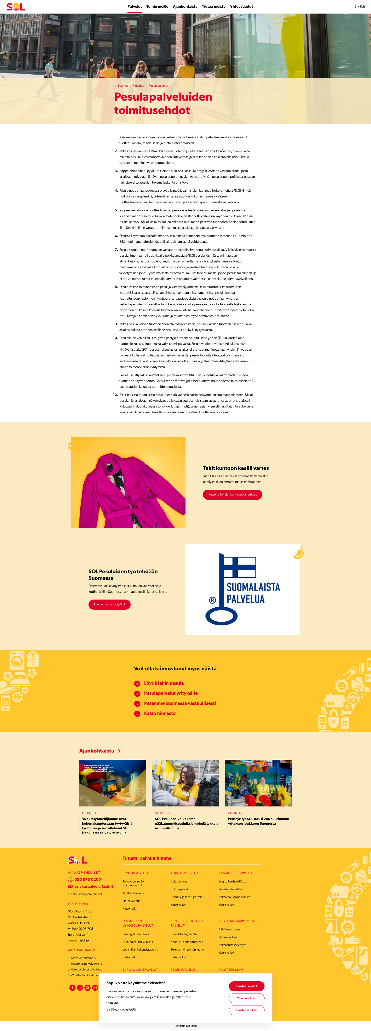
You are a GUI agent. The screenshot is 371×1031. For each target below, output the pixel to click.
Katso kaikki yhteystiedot (86, 894)
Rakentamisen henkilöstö (234, 897)
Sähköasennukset (230, 929)
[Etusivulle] (16, 7)
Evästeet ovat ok (247, 986)
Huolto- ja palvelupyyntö (86, 963)
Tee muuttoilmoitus (83, 958)
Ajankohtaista (96, 751)
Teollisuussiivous (133, 893)
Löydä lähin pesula (164, 683)
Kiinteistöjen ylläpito (184, 934)
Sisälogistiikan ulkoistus (137, 934)
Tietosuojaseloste (185, 1026)
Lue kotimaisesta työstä (109, 604)
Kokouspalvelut (180, 889)
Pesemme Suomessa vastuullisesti (180, 703)
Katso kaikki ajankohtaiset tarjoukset (232, 494)
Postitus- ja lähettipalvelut (187, 897)
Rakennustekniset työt (232, 945)
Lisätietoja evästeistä (121, 1009)
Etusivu (123, 85)
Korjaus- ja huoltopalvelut (187, 942)
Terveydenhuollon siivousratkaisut (134, 883)
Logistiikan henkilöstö (232, 881)
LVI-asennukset (228, 937)
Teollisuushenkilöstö (231, 889)
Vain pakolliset (246, 998)
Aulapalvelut (179, 881)
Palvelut (138, 85)
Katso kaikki (130, 908)
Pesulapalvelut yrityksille (171, 693)
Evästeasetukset (247, 1010)
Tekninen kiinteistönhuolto (187, 949)
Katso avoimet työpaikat (86, 969)
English (360, 6)
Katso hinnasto (160, 713)
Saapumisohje (78, 940)
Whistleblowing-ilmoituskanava (91, 975)
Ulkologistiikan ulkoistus (138, 942)
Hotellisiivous (131, 901)
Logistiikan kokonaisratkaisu (140, 949)
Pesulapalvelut (158, 85)
